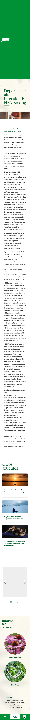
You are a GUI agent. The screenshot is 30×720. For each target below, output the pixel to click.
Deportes (12, 129)
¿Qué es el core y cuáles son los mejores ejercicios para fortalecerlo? (14, 543)
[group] (15, 582)
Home (6, 129)
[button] (5, 717)
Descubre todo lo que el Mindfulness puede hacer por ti (15, 492)
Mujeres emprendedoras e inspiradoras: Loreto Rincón (14, 518)
